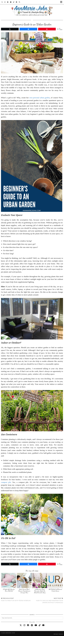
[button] (62, 2)
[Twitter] (2, 2)
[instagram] (24, 625)
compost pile (6, 482)
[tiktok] (39, 625)
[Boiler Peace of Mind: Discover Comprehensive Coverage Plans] (24, 580)
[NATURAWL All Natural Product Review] (55, 580)
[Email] (43, 625)
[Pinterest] (7, 2)
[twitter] (21, 625)
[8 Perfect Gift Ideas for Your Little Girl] (8, 580)
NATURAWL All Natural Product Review (55, 590)
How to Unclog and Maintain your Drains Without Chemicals (49, 600)
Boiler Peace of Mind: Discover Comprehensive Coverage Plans (24, 590)
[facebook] (28, 625)
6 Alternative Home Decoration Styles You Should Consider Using (40, 590)
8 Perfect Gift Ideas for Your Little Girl (9, 590)
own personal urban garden (39, 98)
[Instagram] (5, 2)
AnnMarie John (10, 632)
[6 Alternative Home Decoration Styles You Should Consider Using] (39, 580)
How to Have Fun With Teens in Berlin (15, 599)
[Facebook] (16, 2)
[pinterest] (32, 625)
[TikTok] (13, 2)
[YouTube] (11, 2)
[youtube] (36, 625)
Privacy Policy (58, 634)
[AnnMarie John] (32, 9)
